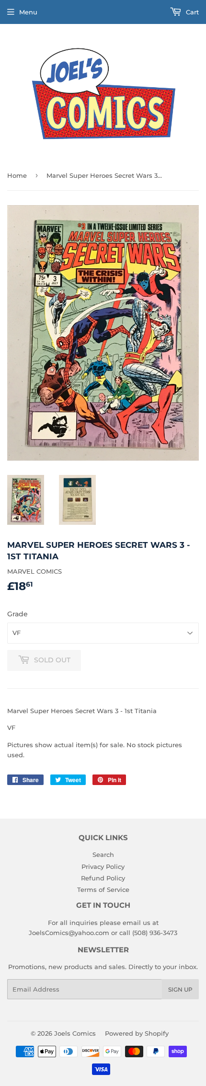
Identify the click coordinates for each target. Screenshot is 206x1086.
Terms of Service (103, 889)
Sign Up (180, 989)
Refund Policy (103, 878)
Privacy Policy (103, 866)
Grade (17, 614)
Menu (28, 12)
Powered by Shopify (137, 1033)
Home (17, 175)
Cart (191, 12)
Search (103, 854)
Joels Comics (75, 1033)
